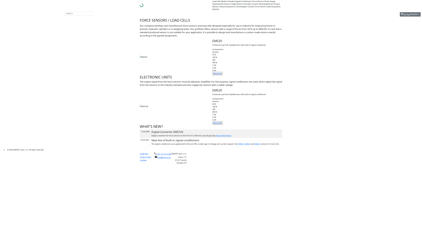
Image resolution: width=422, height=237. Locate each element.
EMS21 (241, 144)
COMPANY (17, 13)
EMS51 (257, 144)
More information (223, 135)
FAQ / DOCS (49, 13)
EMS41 (248, 144)
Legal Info (144, 154)
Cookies (143, 160)
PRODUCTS (28, 13)
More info (217, 73)
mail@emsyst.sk (164, 157)
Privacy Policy (145, 157)
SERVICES (39, 13)
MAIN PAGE (7, 13)
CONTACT (60, 13)
